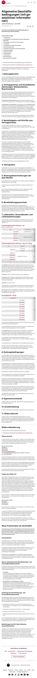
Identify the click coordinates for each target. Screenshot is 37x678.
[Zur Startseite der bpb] (6, 3)
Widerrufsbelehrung (7, 56)
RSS (25, 670)
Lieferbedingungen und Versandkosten (24, 651)
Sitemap (16, 670)
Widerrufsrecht (14, 653)
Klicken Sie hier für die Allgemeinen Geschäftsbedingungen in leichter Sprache (17, 62)
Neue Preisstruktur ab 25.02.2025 (9, 58)
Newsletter (21, 670)
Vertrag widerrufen (18, 656)
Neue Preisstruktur (11, 651)
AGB (6, 651)
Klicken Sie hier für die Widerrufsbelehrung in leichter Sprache (14, 430)
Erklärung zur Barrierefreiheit (22, 671)
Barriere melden (12, 671)
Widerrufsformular (22, 653)
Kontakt (28, 670)
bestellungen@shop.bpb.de (15, 109)
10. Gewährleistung (7, 53)
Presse (33, 670)
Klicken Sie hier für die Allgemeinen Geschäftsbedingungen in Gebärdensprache (17, 64)
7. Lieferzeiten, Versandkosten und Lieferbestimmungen (14, 48)
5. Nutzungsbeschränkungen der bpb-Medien (12, 45)
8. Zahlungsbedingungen (8, 50)
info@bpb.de (32, 101)
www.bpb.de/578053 (23, 462)
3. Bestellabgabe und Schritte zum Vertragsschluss (13, 42)
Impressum (5, 670)
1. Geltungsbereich (6, 37)
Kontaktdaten (24, 116)
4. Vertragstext (6, 43)
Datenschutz (10, 670)
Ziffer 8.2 (31, 158)
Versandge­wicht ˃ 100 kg (25, 515)
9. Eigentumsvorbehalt (7, 51)
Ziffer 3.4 (23, 326)
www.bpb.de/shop (31, 131)
